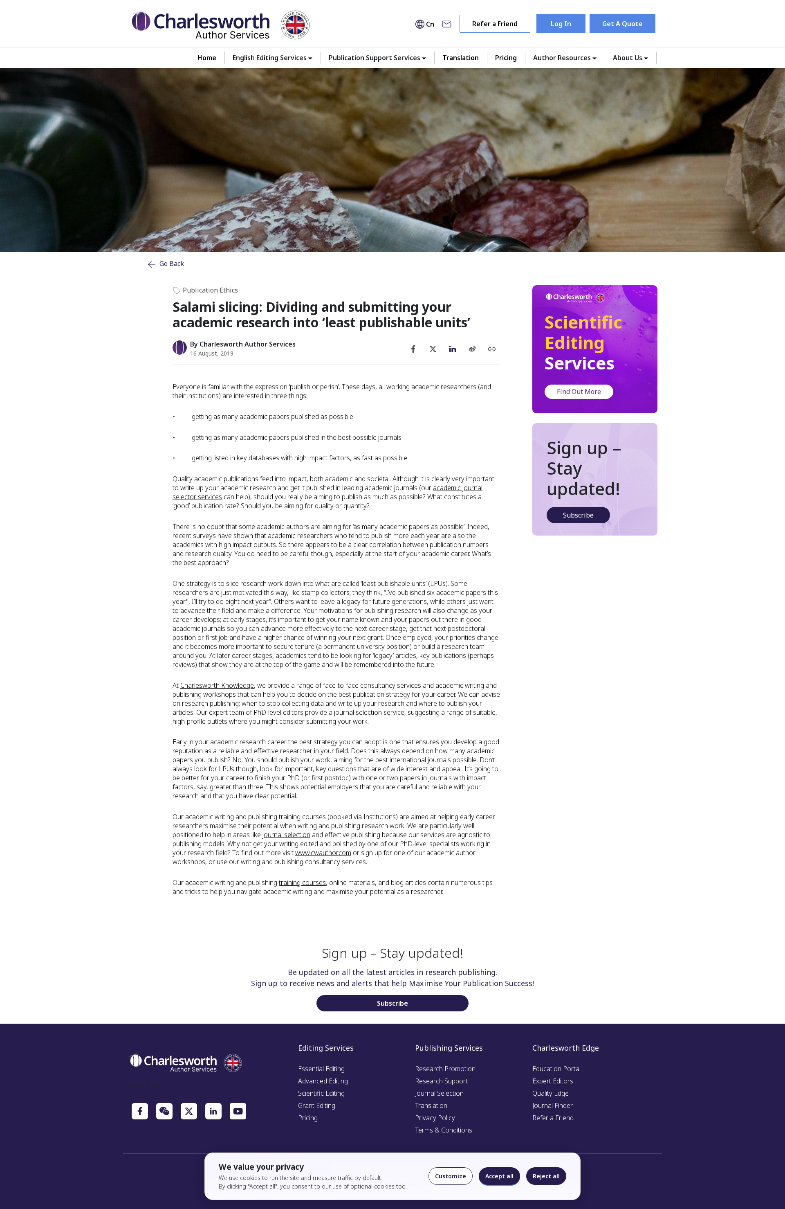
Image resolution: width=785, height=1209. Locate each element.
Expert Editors (552, 1080)
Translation (460, 57)
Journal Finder (552, 1105)
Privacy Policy (435, 1117)
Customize (450, 1176)
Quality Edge (550, 1093)
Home (206, 57)
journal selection (286, 834)
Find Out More (579, 391)
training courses (302, 882)
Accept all (499, 1176)
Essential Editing (321, 1068)
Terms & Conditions (443, 1130)
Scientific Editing (321, 1093)
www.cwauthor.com (323, 852)
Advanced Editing (323, 1080)
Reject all (546, 1176)
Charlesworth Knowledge (217, 685)
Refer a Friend (495, 23)
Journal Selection (439, 1093)
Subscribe (578, 515)
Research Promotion (445, 1068)
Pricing (506, 57)
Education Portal (556, 1068)
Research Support (441, 1080)
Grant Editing (316, 1105)
